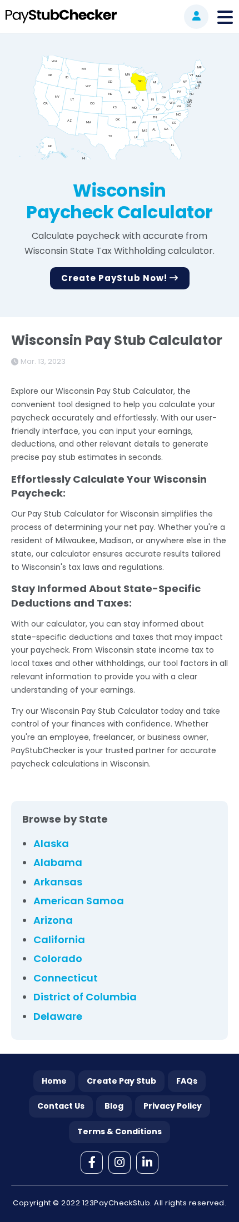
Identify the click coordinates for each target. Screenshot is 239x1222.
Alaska (51, 843)
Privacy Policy (172, 1105)
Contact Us (60, 1105)
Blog (113, 1105)
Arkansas (57, 882)
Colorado (57, 958)
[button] (196, 16)
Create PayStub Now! (115, 278)
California (59, 939)
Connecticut (65, 978)
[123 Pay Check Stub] (60, 16)
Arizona (53, 920)
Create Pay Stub (121, 1080)
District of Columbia (85, 997)
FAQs (186, 1080)
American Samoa (78, 901)
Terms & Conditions (119, 1131)
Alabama (57, 862)
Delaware (57, 1016)
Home (54, 1080)
